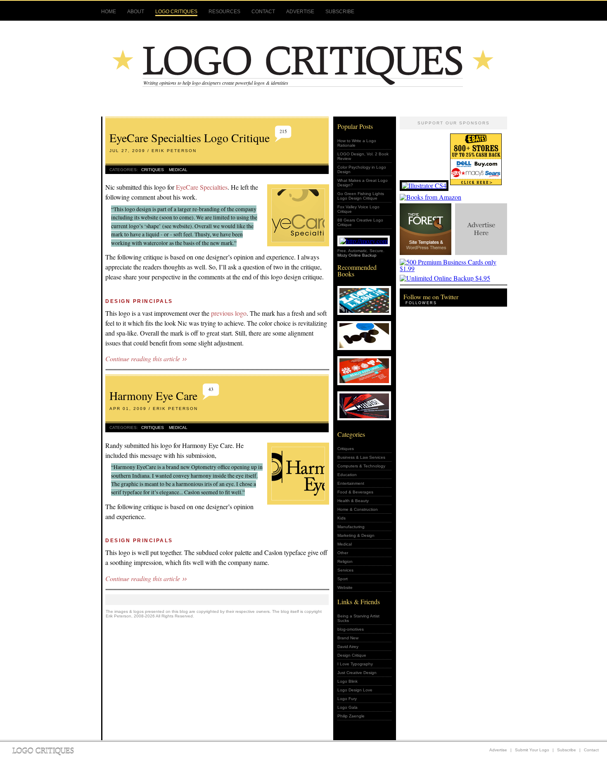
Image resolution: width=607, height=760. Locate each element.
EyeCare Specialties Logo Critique (189, 137)
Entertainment (350, 483)
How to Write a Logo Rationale (356, 143)
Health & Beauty (353, 500)
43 (211, 389)
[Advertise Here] (480, 255)
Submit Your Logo (532, 750)
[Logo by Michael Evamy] (364, 336)
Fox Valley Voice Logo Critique (358, 209)
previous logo (229, 313)
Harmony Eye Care (153, 395)
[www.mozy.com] (445, 278)
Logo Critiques (176, 11)
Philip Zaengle (351, 716)
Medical (178, 169)
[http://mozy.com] (363, 240)
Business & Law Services (361, 457)
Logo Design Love (354, 690)
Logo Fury (347, 698)
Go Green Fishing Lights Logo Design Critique (360, 195)
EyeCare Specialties (202, 187)
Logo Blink (347, 681)
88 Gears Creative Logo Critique (360, 222)
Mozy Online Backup (357, 255)
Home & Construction (357, 509)
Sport (342, 579)
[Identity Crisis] (364, 406)
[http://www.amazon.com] (430, 197)
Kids (341, 518)
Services (345, 570)
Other (342, 552)
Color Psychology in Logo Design (361, 169)
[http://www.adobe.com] (424, 185)
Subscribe (339, 11)
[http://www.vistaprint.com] (453, 268)
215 (283, 131)
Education (347, 474)
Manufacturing (351, 526)
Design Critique (351, 655)
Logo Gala (347, 707)
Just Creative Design (357, 672)
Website (345, 587)
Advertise (300, 11)
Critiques (152, 169)
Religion (345, 561)
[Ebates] (477, 185)
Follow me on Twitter (430, 296)
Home (108, 11)
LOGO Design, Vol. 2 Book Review (363, 156)
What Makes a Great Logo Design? (362, 182)
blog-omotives (350, 629)
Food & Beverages (355, 492)
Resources (224, 11)
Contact (263, 11)
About (135, 11)
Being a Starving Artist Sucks (358, 618)
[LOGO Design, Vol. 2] (364, 301)
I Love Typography (355, 664)
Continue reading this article (142, 358)
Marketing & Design (356, 535)
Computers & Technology (361, 466)
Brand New (347, 638)
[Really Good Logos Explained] (364, 371)
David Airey (347, 646)
